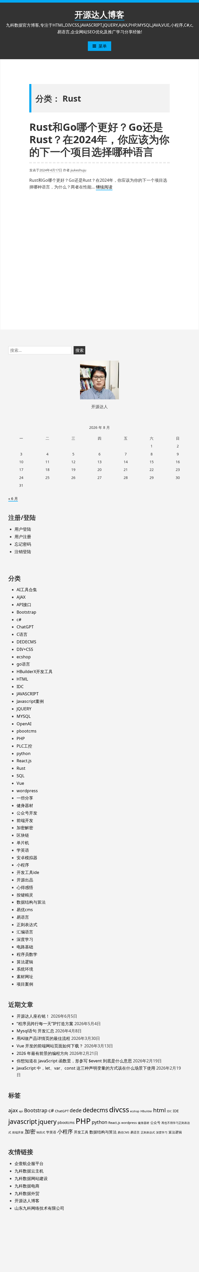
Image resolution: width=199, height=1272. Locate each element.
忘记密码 (23, 544)
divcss (119, 1109)
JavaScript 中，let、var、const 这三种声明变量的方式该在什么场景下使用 (86, 1068)
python (24, 753)
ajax (13, 1110)
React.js (24, 761)
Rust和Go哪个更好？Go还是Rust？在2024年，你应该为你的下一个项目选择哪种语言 (99, 139)
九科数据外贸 (27, 1193)
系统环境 (25, 969)
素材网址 (25, 976)
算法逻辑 (25, 962)
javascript (22, 1121)
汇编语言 (25, 932)
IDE (176, 1110)
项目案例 (25, 984)
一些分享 (25, 798)
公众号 (155, 1122)
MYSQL (24, 716)
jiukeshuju (78, 170)
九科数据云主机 (29, 1171)
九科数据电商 (27, 1186)
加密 (30, 1131)
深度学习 (25, 939)
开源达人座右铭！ (33, 1016)
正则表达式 (27, 924)
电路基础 (25, 947)
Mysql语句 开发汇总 (35, 1031)
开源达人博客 (99, 14)
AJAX (21, 597)
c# (19, 619)
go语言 (23, 664)
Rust (21, 768)
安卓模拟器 (27, 857)
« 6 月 (13, 498)
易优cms (25, 909)
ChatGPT (25, 627)
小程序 (23, 865)
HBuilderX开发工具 (35, 671)
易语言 (23, 917)
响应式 (41, 1132)
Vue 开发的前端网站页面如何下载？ (50, 1046)
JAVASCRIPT (28, 694)
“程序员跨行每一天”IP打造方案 (45, 1023)
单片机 (23, 843)
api (21, 1111)
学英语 (23, 850)
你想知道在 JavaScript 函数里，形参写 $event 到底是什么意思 (74, 1061)
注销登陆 (23, 551)
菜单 (102, 46)
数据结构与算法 (31, 902)
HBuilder (146, 1111)
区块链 (23, 835)
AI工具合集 (27, 589)
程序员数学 (27, 954)
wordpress (27, 791)
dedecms (95, 1110)
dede (76, 1110)
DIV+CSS (25, 649)
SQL (20, 776)
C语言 (22, 634)
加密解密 (25, 828)
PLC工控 (24, 746)
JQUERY (24, 709)
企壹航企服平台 (29, 1163)
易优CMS (123, 1132)
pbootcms (27, 731)
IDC (20, 686)
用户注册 (23, 536)
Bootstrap (26, 612)
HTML (22, 679)
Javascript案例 (30, 701)
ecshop (24, 657)
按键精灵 (25, 895)
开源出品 (25, 880)
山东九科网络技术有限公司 (39, 1208)
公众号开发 (27, 813)
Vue (20, 783)
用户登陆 (23, 529)
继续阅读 (104, 187)
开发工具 (81, 1132)
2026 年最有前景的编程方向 (42, 1053)
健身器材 (25, 805)
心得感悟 (25, 887)
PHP (21, 738)
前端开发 (25, 820)
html (159, 1110)
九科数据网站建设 (31, 1178)
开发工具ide (28, 872)
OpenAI (24, 724)
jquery (47, 1121)
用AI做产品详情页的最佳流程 (43, 1038)
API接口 (24, 604)
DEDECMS (26, 642)
